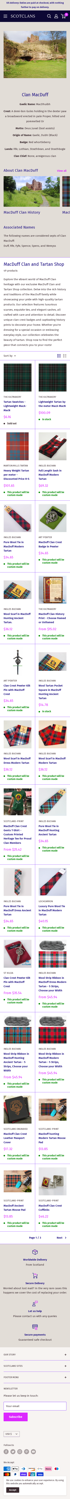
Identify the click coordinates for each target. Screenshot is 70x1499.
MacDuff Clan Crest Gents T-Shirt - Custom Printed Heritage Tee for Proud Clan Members (17, 835)
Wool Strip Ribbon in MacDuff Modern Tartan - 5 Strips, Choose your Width (51, 1060)
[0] (63, 16)
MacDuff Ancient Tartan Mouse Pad (14, 1207)
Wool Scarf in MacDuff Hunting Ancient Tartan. (17, 618)
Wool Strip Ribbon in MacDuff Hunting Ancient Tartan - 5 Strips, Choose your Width (16, 1062)
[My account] (56, 16)
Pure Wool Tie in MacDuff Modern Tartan (14, 546)
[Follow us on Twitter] (12, 1451)
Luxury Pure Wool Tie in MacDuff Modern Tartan (52, 910)
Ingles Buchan (47, 465)
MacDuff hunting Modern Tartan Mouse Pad (52, 1138)
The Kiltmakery (12, 397)
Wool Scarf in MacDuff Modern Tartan (52, 760)
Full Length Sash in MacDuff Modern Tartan (50, 475)
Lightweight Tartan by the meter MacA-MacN (52, 404)
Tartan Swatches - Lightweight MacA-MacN (15, 406)
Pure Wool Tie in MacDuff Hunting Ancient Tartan (49, 830)
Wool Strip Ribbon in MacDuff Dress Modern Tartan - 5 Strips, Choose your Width (52, 984)
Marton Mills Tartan (16, 465)
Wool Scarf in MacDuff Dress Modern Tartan (17, 760)
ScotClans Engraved (16, 1129)
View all (61, 170)
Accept (12, 1490)
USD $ (9, 1434)
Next (59, 1237)
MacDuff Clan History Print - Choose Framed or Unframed (52, 618)
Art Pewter (45, 537)
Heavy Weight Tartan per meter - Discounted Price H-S (16, 475)
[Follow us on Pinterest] (26, 1451)
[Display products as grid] (58, 355)
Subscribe (15, 1417)
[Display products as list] (64, 355)
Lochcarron (46, 901)
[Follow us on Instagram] (19, 1451)
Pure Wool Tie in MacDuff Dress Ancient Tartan (17, 910)
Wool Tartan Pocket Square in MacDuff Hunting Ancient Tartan (51, 692)
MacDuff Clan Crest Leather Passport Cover (15, 1138)
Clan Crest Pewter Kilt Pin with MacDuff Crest (17, 690)
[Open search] (49, 16)
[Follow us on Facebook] (6, 1451)
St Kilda (8, 973)
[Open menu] (5, 16)
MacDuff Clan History (22, 212)
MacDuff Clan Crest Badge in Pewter (50, 544)
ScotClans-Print (14, 821)
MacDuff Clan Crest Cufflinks (50, 1207)
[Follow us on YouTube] (33, 1451)
